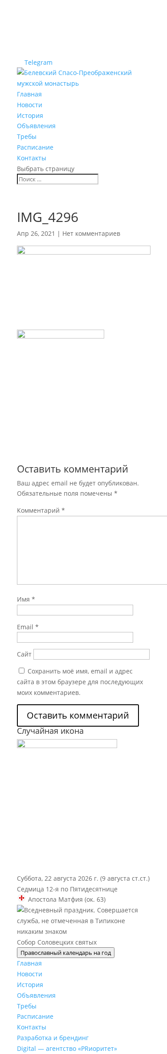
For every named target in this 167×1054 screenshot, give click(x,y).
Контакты (31, 158)
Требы (27, 136)
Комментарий (41, 510)
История (30, 115)
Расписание (35, 147)
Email (28, 627)
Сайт (24, 654)
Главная (29, 94)
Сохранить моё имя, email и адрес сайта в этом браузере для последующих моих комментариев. (80, 682)
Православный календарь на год (65, 953)
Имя (26, 599)
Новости (29, 104)
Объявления (36, 125)
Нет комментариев (91, 233)
